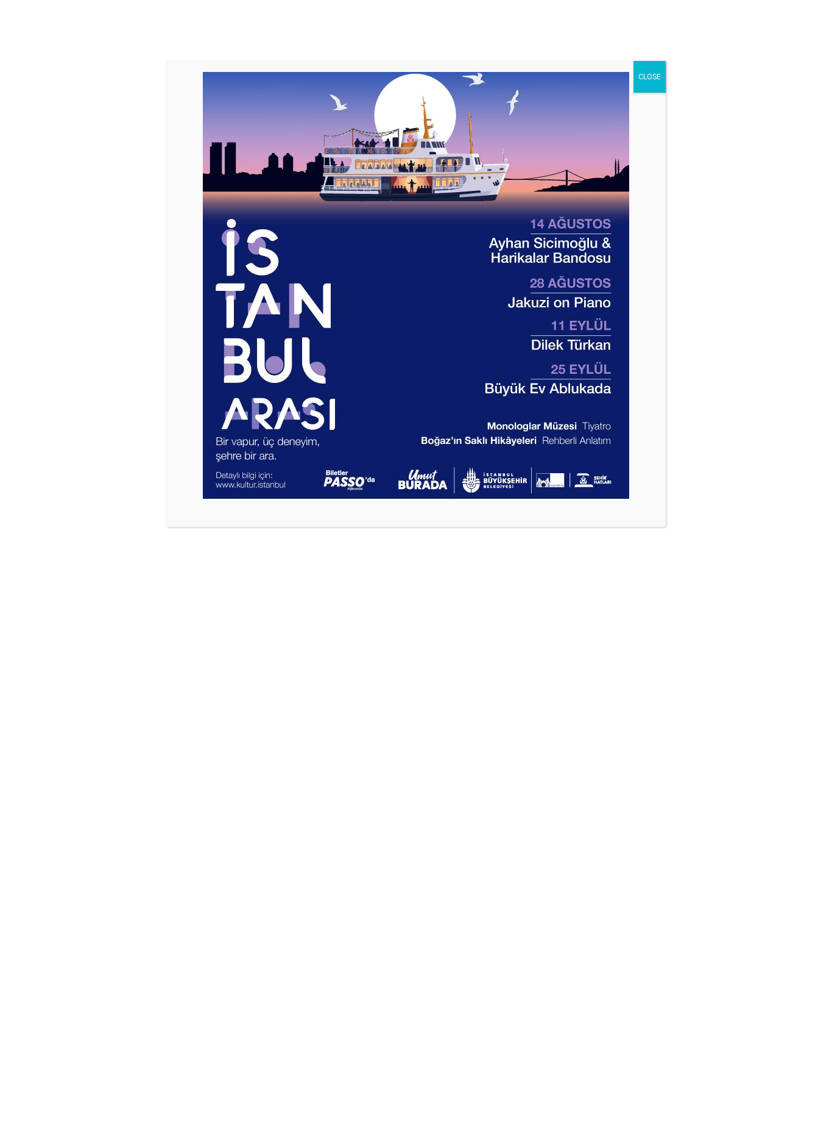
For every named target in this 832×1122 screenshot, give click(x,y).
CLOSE (649, 77)
